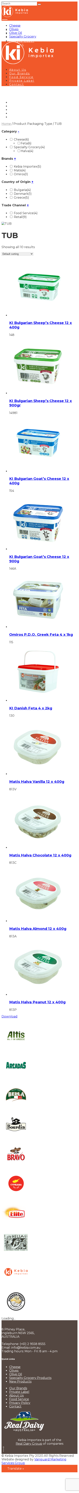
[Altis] (16, 1049)
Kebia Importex (27, 166)
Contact (16, 84)
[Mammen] (16, 1315)
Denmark (23, 194)
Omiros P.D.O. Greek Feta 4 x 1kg (41, 634)
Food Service (21, 77)
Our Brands (19, 73)
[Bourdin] (16, 1137)
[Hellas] (16, 1256)
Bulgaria (22, 190)
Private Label (21, 41)
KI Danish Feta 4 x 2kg (30, 708)
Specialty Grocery (22, 36)
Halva (27, 151)
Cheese (15, 25)
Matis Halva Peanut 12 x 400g (37, 1002)
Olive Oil (15, 33)
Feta (26, 143)
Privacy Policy (19, 1403)
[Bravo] (16, 1167)
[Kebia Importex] (16, 1285)
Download (9, 1016)
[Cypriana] (16, 1197)
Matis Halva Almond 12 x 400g (37, 928)
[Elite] (16, 1226)
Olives (13, 29)
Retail (20, 217)
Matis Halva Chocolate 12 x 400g (40, 855)
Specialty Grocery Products (30, 1378)
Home (6, 124)
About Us (17, 70)
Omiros (21, 174)
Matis (20, 170)
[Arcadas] (16, 1078)
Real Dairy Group (29, 1443)
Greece (21, 197)
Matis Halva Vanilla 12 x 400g (36, 781)
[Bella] (16, 1108)
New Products (20, 1381)
